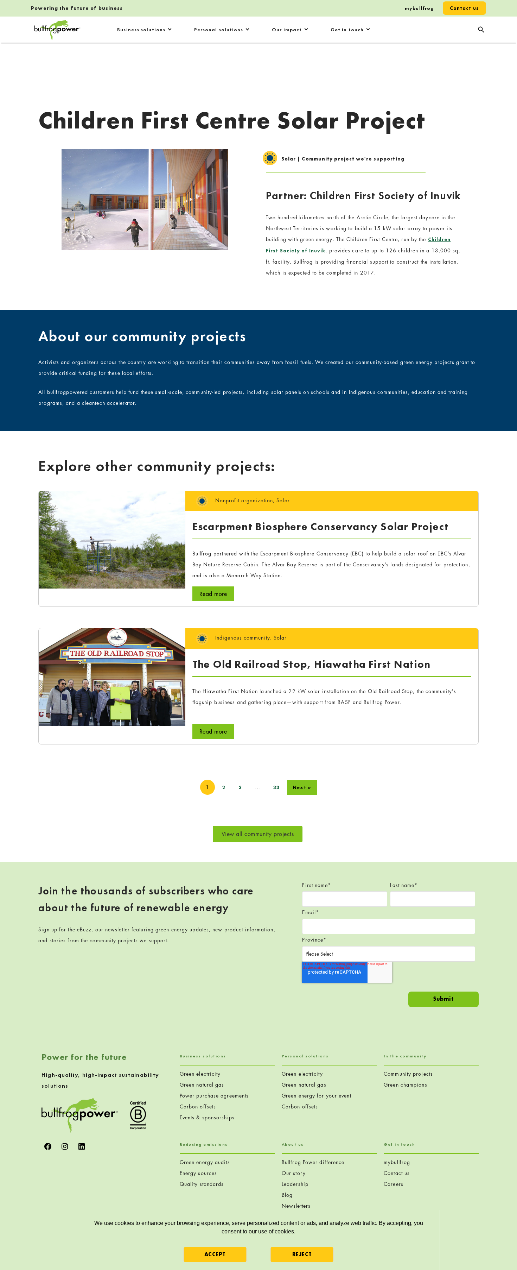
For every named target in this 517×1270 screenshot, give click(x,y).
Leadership (295, 1184)
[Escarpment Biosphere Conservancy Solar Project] (112, 538)
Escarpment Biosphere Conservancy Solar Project (320, 526)
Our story (294, 1173)
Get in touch (347, 29)
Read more (213, 594)
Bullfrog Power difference (313, 1162)
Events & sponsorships (207, 1117)
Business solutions (141, 29)
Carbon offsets (198, 1106)
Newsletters (296, 1205)
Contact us (464, 8)
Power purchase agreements (214, 1095)
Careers (393, 1184)
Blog (287, 1195)
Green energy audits (205, 1162)
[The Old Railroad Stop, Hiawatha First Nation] (112, 676)
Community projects (408, 1073)
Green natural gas (202, 1084)
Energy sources (198, 1173)
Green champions (405, 1084)
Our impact (287, 29)
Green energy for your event (316, 1095)
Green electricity (200, 1073)
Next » (302, 787)
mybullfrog (419, 8)
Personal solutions (218, 29)
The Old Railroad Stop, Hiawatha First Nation (311, 664)
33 (276, 787)
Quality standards (202, 1184)
